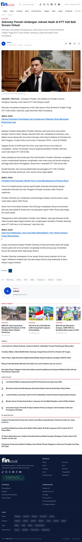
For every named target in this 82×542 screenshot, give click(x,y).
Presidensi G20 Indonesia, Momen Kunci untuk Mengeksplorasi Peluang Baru (35, 180)
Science (26, 516)
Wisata (33, 521)
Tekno (12, 11)
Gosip (17, 530)
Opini (54, 11)
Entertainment (36, 11)
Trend (48, 521)
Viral (63, 465)
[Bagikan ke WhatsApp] (66, 43)
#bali (32, 280)
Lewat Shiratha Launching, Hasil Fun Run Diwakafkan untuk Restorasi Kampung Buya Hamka (41, 395)
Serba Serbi (45, 530)
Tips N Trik (43, 516)
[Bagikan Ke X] (74, 43)
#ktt (25, 280)
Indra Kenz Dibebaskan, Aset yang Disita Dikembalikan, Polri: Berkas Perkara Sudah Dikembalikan (35, 234)
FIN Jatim (78, 11)
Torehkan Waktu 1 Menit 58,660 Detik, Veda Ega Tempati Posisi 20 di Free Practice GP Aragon (36, 352)
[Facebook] (52, 4)
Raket (30, 525)
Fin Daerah (68, 11)
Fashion (17, 521)
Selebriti (25, 530)
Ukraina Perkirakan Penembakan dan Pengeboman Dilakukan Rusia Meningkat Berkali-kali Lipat (35, 121)
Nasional (10, 15)
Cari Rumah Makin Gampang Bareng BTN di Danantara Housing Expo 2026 (34, 382)
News (5, 11)
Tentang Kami (6, 488)
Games (34, 516)
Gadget (46, 11)
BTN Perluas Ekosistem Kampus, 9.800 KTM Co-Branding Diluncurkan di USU (67, 328)
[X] (48, 4)
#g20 (19, 280)
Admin (16, 291)
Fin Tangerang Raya (48, 504)
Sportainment (40, 525)
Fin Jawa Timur (47, 498)
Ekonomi (65, 469)
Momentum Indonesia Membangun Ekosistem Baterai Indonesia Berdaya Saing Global (38, 388)
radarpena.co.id (47, 491)
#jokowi (50, 280)
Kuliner (25, 521)
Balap (16, 525)
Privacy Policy (6, 498)
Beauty (41, 521)
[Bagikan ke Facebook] (70, 43)
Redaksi (4, 491)
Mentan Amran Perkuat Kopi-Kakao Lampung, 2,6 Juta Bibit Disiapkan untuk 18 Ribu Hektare (40, 401)
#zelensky (10, 280)
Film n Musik (34, 530)
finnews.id (45, 488)
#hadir (59, 280)
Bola (23, 525)
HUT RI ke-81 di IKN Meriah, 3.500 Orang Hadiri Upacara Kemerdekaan (39, 328)
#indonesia (41, 280)
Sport (27, 11)
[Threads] (55, 4)
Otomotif (65, 462)
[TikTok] (41, 4)
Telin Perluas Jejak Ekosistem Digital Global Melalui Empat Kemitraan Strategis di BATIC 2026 (36, 358)
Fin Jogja (45, 494)
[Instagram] (44, 4)
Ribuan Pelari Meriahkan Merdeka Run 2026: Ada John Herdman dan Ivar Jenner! (32, 364)
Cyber (52, 516)
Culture (56, 521)
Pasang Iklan (66, 538)
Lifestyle (19, 11)
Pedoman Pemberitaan (9, 494)
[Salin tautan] (78, 43)
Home (3, 15)
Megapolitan (66, 472)
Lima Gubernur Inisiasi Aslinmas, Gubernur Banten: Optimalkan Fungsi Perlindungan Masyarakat (38, 346)
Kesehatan (65, 475)
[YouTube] (59, 4)
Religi (63, 521)
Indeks (60, 11)
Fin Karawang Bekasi (49, 501)
